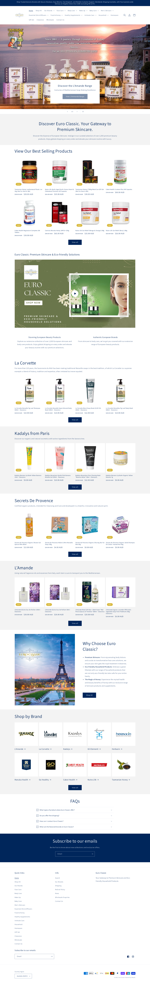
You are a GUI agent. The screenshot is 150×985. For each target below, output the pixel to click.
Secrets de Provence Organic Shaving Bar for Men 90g (90, 543)
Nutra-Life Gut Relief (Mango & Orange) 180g (89, 230)
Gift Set (17, 932)
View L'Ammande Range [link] (75, 96)
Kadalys (66, 749)
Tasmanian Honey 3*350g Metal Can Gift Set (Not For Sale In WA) (89, 190)
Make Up (18, 897)
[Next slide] (77, 111)
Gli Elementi (93, 749)
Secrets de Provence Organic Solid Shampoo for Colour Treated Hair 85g (120, 543)
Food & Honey (19, 913)
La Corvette (44, 749)
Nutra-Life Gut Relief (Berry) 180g (116, 230)
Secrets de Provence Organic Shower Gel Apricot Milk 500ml (28, 543)
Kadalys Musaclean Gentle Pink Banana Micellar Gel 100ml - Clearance (58, 476)
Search (57, 878)
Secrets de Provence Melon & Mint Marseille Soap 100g (59, 543)
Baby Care (18, 901)
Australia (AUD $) (22, 976)
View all (75, 242)
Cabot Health (69, 779)
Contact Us (18, 944)
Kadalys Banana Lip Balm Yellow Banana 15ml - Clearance (28, 476)
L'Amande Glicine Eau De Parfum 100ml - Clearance (28, 611)
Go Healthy (44, 779)
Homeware (18, 928)
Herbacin (116, 749)
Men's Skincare (20, 905)
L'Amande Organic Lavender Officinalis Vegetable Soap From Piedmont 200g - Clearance (118, 611)
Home (17, 878)
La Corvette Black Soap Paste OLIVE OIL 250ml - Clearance (88, 409)
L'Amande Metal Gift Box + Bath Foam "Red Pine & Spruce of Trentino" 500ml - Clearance (89, 611)
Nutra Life (92, 779)
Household (18, 924)
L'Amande (19, 749)
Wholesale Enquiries (62, 897)
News (57, 893)
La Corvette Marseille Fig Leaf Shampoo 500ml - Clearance (27, 409)
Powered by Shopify (130, 977)
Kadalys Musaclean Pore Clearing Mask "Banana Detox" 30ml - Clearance (87, 476)
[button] (49, 10)
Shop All (89, 695)
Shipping (58, 886)
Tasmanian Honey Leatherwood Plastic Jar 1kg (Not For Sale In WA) (28, 190)
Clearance (18, 936)
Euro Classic (121, 977)
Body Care (18, 893)
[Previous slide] (67, 111)
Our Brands (19, 886)
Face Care (18, 890)
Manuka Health (21, 779)
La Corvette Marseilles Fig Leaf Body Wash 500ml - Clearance (119, 409)
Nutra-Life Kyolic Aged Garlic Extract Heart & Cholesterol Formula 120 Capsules (59, 190)
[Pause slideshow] (82, 111)
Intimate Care (19, 921)
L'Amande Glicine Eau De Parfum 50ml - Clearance (57, 611)
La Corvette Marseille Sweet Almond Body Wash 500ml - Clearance (58, 409)
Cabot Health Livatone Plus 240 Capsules (119, 189)
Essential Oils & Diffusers (23, 909)
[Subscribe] (92, 854)
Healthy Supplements (22, 917)
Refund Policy (60, 890)
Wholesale (18, 940)
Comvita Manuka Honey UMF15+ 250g (57, 230)
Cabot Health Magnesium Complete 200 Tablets (27, 231)
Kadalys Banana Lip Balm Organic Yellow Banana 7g (119, 476)
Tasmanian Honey (120, 779)
